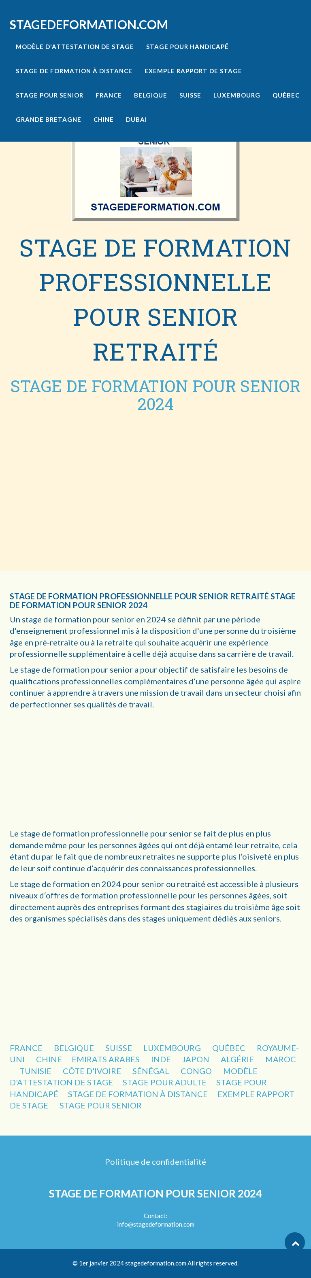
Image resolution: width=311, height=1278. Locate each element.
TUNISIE (36, 1071)
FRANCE (27, 1048)
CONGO (197, 1071)
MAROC (280, 1059)
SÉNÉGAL (151, 1071)
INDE (162, 1059)
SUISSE (119, 1048)
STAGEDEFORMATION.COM (89, 24)
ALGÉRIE (238, 1059)
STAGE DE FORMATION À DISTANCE (138, 1094)
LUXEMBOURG (172, 1048)
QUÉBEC (229, 1048)
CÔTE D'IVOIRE (93, 1071)
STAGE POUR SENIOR (101, 1105)
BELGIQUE (75, 1048)
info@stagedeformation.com (155, 1224)
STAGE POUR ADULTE (165, 1082)
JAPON (196, 1059)
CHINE (49, 1059)
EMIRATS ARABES (106, 1059)
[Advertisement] (155, 474)
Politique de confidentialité (155, 1161)
